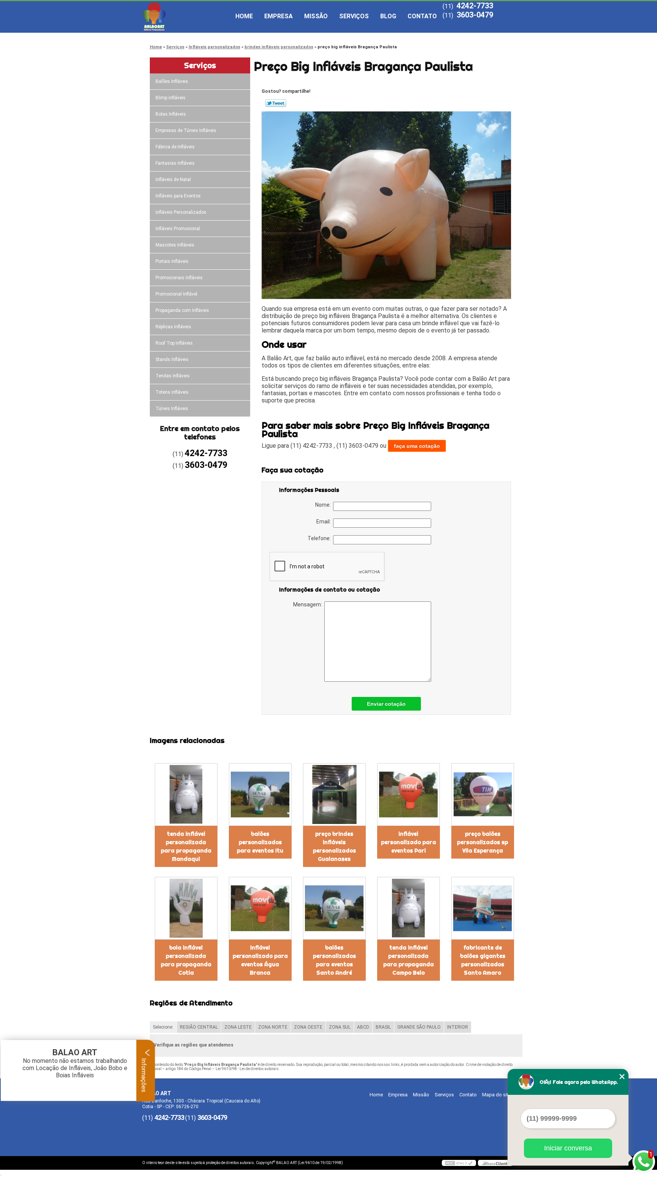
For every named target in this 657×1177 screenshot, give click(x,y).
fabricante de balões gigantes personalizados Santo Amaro (482, 960)
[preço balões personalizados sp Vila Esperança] (482, 794)
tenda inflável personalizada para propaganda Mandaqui (186, 846)
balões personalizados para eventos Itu (260, 842)
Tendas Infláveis (173, 376)
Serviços (354, 16)
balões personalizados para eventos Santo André (334, 960)
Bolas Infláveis (171, 114)
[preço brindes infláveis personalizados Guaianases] (334, 794)
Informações (144, 1074)
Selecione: (163, 1027)
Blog (388, 16)
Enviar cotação (386, 704)
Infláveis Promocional (178, 228)
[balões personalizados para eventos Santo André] (334, 908)
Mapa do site (496, 1094)
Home (244, 16)
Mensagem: (308, 604)
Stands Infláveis (172, 359)
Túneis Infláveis (172, 408)
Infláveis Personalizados (181, 212)
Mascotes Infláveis (175, 245)
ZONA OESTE (308, 1027)
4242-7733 (475, 5)
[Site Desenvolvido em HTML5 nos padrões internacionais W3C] (459, 1163)
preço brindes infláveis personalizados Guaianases (334, 846)
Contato (422, 16)
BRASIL (383, 1027)
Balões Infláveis (172, 81)
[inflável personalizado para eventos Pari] (408, 794)
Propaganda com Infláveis (182, 310)
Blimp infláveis (171, 97)
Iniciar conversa (568, 1148)
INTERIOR (457, 1027)
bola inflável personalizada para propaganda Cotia (186, 960)
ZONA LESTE (238, 1027)
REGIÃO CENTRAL (199, 1027)
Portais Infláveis (172, 261)
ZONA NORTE (272, 1027)
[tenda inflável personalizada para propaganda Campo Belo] (408, 908)
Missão (316, 16)
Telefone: (320, 538)
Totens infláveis (172, 392)
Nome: (324, 505)
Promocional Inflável (176, 294)
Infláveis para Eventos (178, 196)
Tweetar (275, 103)
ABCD (363, 1027)
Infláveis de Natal (173, 179)
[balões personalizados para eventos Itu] (260, 794)
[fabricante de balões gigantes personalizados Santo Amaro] (482, 908)
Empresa (278, 16)
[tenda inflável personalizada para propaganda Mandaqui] (186, 794)
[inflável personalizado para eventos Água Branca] (260, 908)
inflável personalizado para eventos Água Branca (260, 960)
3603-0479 (475, 14)
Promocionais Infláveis (179, 277)
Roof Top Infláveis (174, 343)
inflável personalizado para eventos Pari (408, 842)
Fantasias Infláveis (175, 163)
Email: (324, 522)
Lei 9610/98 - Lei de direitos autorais (247, 1069)
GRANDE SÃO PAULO (419, 1027)
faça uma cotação (417, 446)
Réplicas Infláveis (173, 326)
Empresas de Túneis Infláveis (186, 130)
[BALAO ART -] (186, 16)
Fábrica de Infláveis (175, 147)
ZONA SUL (340, 1027)
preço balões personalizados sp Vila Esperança (482, 842)
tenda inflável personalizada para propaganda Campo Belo (408, 960)
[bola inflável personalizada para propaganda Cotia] (186, 908)
